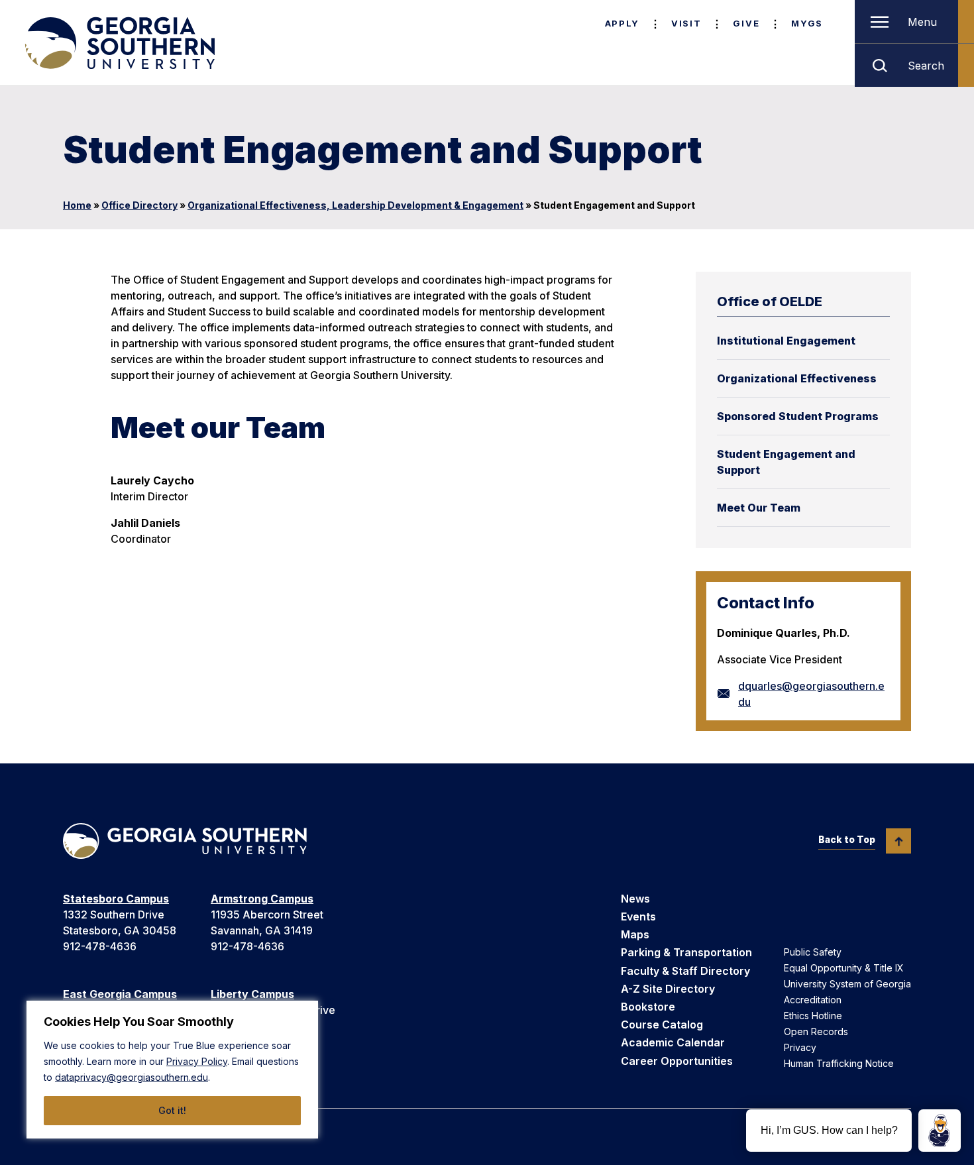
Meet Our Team (758, 507)
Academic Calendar (673, 1042)
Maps (635, 934)
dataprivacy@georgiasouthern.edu (131, 1077)
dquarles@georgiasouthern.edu (811, 693)
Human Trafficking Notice (839, 1063)
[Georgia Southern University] (119, 43)
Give (746, 23)
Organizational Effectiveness (797, 378)
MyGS (807, 23)
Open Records (816, 1031)
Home (77, 205)
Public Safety (812, 952)
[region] (172, 1069)
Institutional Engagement (786, 340)
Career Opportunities (677, 1061)
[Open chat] (939, 1130)
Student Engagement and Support (786, 461)
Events (638, 916)
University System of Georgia (847, 983)
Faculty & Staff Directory (685, 970)
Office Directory (139, 205)
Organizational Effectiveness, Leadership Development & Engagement (355, 205)
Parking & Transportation (686, 952)
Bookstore (648, 1006)
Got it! (172, 1110)
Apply (622, 23)
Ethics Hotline (813, 1015)
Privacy (800, 1047)
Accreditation (812, 999)
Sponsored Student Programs (798, 416)
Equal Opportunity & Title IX (844, 967)
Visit (686, 23)
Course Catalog (662, 1024)
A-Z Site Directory (668, 988)
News (635, 898)
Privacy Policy (196, 1061)
